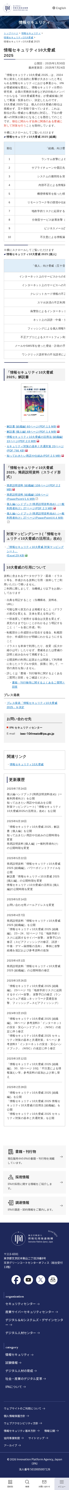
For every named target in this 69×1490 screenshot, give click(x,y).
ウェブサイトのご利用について (22, 1408)
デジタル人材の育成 (19, 1370)
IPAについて (13, 1386)
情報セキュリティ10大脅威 (18, 37)
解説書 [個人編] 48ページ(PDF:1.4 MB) (32, 431)
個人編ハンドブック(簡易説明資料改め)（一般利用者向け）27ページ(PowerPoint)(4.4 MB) (36, 517)
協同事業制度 (12, 1438)
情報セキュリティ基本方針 (20, 1431)
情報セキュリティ (31, 33)
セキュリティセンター (20, 1303)
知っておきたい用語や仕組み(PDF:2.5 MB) (34, 455)
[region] (34, 190)
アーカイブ (10, 1445)
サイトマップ (36, 1438)
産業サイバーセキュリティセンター (29, 1311)
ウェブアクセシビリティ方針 (21, 1423)
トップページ (11, 33)
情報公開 (49, 1431)
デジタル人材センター (20, 1332)
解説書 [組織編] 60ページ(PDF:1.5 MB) (32, 426)
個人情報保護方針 (14, 1416)
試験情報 (11, 1362)
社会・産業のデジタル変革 (23, 1378)
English (59, 8)
